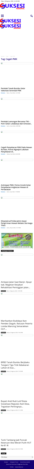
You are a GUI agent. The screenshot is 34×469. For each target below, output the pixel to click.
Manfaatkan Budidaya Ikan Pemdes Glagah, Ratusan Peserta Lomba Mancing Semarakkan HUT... (16, 324)
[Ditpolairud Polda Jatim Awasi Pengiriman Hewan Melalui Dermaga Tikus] (17, 208)
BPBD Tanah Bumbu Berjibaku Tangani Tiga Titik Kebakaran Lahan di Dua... (15, 365)
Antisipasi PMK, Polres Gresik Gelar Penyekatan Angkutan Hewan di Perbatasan (16, 187)
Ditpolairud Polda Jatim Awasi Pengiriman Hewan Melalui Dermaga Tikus (16, 223)
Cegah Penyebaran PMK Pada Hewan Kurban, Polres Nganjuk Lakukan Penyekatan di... (16, 149)
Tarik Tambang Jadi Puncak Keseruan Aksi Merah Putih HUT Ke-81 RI (16, 443)
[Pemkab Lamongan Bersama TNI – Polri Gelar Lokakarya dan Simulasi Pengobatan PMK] (17, 109)
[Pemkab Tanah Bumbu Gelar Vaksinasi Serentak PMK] (17, 74)
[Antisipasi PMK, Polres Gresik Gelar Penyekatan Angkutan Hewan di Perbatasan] (17, 171)
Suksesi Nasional (19, 467)
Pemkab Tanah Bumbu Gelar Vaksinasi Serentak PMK (13, 89)
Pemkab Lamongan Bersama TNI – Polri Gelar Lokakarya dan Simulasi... (16, 122)
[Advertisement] (17, 36)
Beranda (2, 56)
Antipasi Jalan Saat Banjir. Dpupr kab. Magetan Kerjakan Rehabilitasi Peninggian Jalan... (16, 285)
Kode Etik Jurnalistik (25, 462)
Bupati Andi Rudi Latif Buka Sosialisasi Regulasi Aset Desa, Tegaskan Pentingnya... (15, 404)
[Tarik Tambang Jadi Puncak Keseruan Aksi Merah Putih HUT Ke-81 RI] (17, 424)
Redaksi (3, 93)
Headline (3, 291)
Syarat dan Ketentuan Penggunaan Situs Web (17, 464)
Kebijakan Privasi (14, 462)
